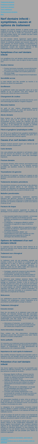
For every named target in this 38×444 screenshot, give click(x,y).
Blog (2, 14)
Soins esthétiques (6, 9)
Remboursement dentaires (9, 12)
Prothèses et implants (7, 4)
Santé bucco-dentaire (7, 7)
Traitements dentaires (7, 2)
